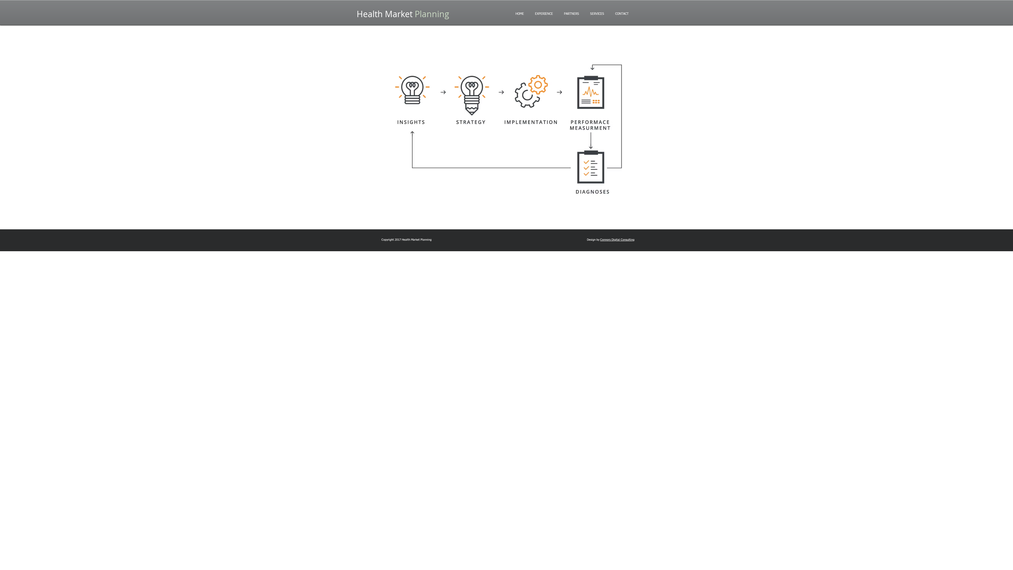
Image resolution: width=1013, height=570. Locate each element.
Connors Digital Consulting (617, 239)
